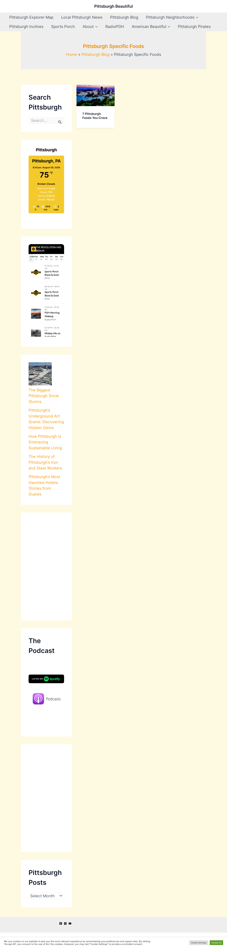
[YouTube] (70, 923)
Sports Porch (63, 26)
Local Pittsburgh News (81, 17)
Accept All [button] (216, 942)
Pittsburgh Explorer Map (31, 17)
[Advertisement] (46, 566)
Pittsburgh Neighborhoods (170, 17)
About (88, 26)
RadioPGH (114, 26)
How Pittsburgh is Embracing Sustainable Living (45, 442)
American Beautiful (149, 26)
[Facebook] (60, 923)
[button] (196, 17)
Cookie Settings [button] (198, 942)
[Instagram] (65, 923)
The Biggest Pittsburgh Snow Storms (44, 396)
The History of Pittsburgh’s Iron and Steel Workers (45, 462)
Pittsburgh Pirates (194, 26)
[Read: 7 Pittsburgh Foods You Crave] (95, 95)
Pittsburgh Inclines (26, 26)
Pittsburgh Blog (124, 17)
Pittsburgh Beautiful (113, 6)
